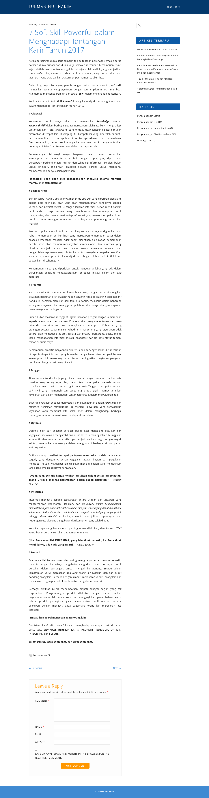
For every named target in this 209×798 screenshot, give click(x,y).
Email (39, 734)
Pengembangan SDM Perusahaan (154, 134)
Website (40, 742)
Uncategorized (144, 140)
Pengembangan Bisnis (148, 115)
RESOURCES (173, 7)
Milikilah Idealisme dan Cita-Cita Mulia (157, 49)
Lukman (52, 24)
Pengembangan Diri (42, 655)
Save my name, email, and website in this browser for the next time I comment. (72, 756)
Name (39, 726)
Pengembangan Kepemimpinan (153, 128)
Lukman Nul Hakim (50, 6)
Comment (42, 700)
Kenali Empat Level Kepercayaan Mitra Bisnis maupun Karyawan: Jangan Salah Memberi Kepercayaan (157, 69)
